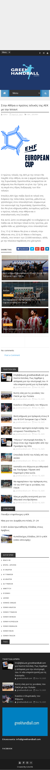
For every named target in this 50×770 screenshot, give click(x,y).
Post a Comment (12, 355)
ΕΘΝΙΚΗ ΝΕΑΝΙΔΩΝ (10, 626)
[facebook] (40, 53)
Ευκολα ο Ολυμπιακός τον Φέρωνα (30, 404)
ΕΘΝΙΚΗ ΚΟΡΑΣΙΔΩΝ (10, 621)
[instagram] (43, 53)
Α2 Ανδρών (7, 579)
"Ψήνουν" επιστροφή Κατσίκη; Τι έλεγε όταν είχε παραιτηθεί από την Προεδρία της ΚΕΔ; (30, 442)
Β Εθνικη (6, 593)
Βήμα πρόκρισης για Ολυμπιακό (17, 329)
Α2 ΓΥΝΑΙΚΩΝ (8, 584)
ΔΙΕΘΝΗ (35, 114)
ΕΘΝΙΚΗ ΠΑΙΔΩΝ (9, 636)
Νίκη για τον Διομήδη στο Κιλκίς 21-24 (20, 520)
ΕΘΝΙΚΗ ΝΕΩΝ (8, 631)
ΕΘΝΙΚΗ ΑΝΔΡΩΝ (9, 607)
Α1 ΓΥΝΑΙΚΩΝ (8, 295)
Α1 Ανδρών (8, 325)
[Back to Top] (30, 762)
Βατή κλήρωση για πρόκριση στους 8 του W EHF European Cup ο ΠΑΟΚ (25, 274)
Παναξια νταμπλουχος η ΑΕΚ (15, 514)
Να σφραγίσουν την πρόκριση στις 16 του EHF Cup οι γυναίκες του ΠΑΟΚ (24, 301)
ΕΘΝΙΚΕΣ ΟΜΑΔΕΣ (9, 603)
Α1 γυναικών (8, 269)
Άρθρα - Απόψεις (9, 565)
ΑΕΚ (28, 114)
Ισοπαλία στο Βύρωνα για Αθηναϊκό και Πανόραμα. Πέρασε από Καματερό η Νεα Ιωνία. (30, 469)
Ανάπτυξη (7, 588)
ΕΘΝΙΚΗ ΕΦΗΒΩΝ (9, 617)
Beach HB (6, 560)
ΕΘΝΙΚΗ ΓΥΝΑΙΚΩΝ (10, 612)
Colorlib (29, 767)
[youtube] (47, 53)
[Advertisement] (25, 25)
